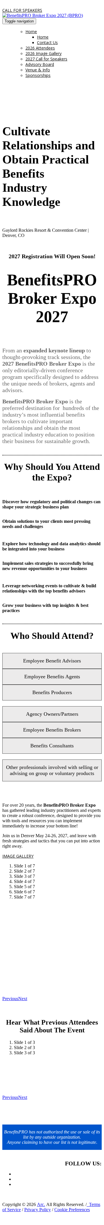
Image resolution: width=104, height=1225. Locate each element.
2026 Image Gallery (43, 53)
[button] (22, 10)
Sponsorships (38, 75)
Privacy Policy (37, 1209)
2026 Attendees (40, 48)
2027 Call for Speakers (46, 59)
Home (31, 31)
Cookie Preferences (72, 1209)
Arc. (41, 1204)
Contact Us (47, 42)
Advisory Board (39, 64)
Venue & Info (37, 70)
